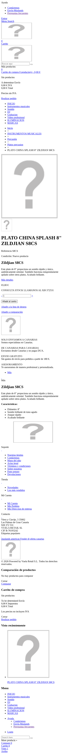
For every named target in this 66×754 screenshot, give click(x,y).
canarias (40, 539)
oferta (33, 539)
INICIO (11, 103)
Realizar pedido (8, 98)
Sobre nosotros (14, 468)
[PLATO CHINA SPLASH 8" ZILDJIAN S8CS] (29, 217)
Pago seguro (13, 471)
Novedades (12, 487)
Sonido (10, 109)
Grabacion (12, 114)
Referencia (6, 251)
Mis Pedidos (13, 506)
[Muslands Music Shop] (16, 38)
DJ (8, 112)
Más (9, 372)
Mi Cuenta (12, 503)
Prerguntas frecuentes (17, 13)
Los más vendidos (16, 490)
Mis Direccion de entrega (19, 509)
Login (10, 732)
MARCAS (12, 123)
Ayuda (10, 718)
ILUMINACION (15, 120)
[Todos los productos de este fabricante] (10, 334)
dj (29, 539)
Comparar (6, 584)
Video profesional (16, 117)
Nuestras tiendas (15, 455)
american (15, 539)
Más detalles (7, 280)
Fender (24, 539)
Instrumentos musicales (18, 106)
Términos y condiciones (19, 466)
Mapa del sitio (14, 460)
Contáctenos (13, 7)
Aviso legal (12, 463)
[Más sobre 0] (28, 677)
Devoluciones (14, 474)
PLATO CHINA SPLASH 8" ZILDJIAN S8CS (30, 682)
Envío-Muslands (15, 10)
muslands (6, 539)
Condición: (7, 256)
